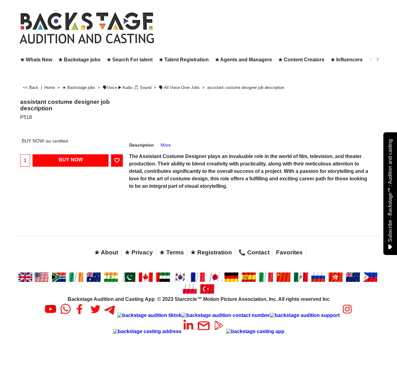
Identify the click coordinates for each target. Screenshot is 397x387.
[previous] (371, 59)
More (166, 145)
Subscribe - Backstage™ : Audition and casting (390, 190)
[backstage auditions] (87, 27)
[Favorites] (117, 160)
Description (141, 145)
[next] (377, 59)
